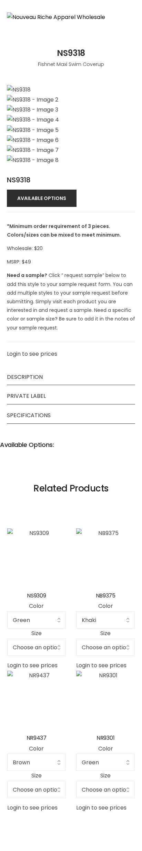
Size (36, 633)
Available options (41, 198)
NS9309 (36, 596)
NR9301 (105, 738)
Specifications (29, 415)
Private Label (26, 396)
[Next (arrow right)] (130, 425)
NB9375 (105, 596)
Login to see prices (32, 354)
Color (36, 606)
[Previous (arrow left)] (12, 425)
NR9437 (37, 738)
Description (25, 377)
